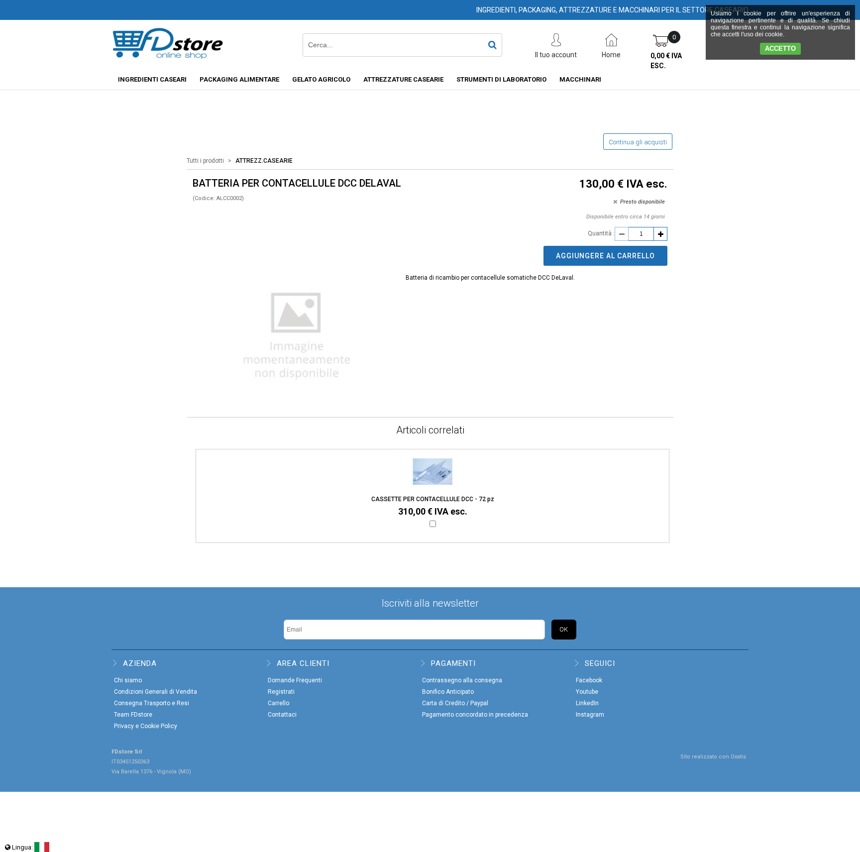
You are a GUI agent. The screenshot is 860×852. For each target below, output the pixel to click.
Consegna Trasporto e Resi (151, 703)
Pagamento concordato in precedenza (475, 714)
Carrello (278, 703)
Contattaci (282, 714)
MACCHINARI (580, 79)
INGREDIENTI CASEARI (152, 79)
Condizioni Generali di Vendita (155, 691)
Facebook (589, 680)
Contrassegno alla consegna (462, 680)
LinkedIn (587, 703)
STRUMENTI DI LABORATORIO (501, 79)
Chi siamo (128, 680)
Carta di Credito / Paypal (455, 703)
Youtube (587, 691)
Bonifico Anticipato (448, 691)
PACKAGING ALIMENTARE (239, 79)
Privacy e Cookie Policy (145, 726)
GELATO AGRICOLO (321, 79)
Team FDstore (133, 714)
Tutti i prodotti (205, 160)
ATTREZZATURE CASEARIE (403, 79)
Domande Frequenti (295, 680)
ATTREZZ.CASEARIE (264, 160)
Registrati (281, 691)
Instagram (590, 714)
